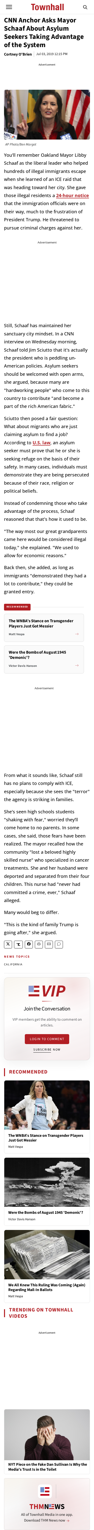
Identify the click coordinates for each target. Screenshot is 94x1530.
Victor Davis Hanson (21, 1219)
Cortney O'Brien (18, 54)
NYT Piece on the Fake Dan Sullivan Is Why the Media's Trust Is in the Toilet (47, 1467)
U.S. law (41, 443)
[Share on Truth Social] (18, 944)
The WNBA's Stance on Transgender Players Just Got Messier (45, 1138)
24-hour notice (72, 195)
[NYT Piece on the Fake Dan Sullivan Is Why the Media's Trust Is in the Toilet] (47, 1434)
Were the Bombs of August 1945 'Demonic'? (45, 1212)
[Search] (85, 7)
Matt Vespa (15, 1147)
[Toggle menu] (9, 7)
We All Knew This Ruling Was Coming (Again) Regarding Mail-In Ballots (46, 1287)
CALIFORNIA (13, 964)
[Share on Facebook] (29, 944)
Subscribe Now (46, 1049)
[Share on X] (8, 944)
